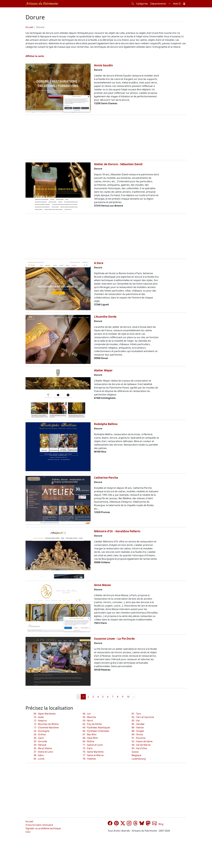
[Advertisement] (106, 137)
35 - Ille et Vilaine (43, 748)
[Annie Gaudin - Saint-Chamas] (58, 88)
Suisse (135, 751)
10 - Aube (39, 717)
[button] (169, 4)
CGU (28, 831)
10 (128, 696)
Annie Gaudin (103, 65)
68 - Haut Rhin (90, 737)
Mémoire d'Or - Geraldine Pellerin (117, 531)
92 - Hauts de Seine (142, 741)
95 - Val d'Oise (139, 748)
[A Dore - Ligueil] (58, 285)
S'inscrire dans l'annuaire (39, 824)
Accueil (29, 27)
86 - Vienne (138, 727)
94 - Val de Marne (141, 744)
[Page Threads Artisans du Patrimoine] (135, 824)
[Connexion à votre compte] (184, 4)
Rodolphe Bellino (106, 424)
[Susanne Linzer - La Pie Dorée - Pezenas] (58, 661)
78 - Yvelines (89, 758)
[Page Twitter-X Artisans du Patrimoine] (122, 824)
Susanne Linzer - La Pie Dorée (114, 638)
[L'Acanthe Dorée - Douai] (58, 339)
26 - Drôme (40, 734)
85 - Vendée (138, 724)
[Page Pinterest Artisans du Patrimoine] (116, 824)
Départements (158, 3)
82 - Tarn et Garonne (143, 717)
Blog (160, 824)
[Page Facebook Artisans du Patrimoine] (110, 824)
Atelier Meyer (103, 370)
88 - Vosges (138, 731)
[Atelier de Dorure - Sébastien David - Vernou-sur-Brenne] (58, 186)
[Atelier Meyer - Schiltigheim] (58, 393)
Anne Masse (102, 585)
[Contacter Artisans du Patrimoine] (154, 824)
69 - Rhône (88, 741)
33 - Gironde (40, 741)
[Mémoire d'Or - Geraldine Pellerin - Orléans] (58, 554)
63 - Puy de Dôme (92, 724)
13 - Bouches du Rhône (46, 724)
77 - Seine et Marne (93, 755)
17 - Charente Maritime (46, 727)
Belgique (136, 755)
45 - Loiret (39, 758)
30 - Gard (39, 737)
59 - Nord (88, 720)
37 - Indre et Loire (43, 751)
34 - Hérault (40, 744)
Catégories (142, 3)
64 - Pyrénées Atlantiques (96, 727)
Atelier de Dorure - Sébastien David (118, 164)
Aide (175, 3)
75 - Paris (88, 748)
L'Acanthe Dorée (105, 317)
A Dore (98, 263)
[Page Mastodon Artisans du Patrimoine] (148, 824)
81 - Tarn (136, 713)
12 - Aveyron (40, 720)
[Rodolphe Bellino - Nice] (58, 446)
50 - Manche (89, 717)
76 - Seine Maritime (93, 751)
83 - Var (136, 720)
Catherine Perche (106, 478)
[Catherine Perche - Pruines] (58, 500)
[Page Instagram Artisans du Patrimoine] (129, 824)
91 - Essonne (138, 737)
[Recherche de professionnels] (132, 4)
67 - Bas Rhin (89, 734)
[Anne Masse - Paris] (58, 607)
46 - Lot (87, 713)
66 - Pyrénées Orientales (96, 731)
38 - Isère (39, 755)
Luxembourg (139, 758)
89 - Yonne (137, 734)
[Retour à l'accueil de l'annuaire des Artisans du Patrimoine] (42, 3)
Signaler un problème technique (43, 828)
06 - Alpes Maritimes (45, 713)
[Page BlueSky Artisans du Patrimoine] (141, 824)
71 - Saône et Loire (93, 744)
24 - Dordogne (41, 731)
